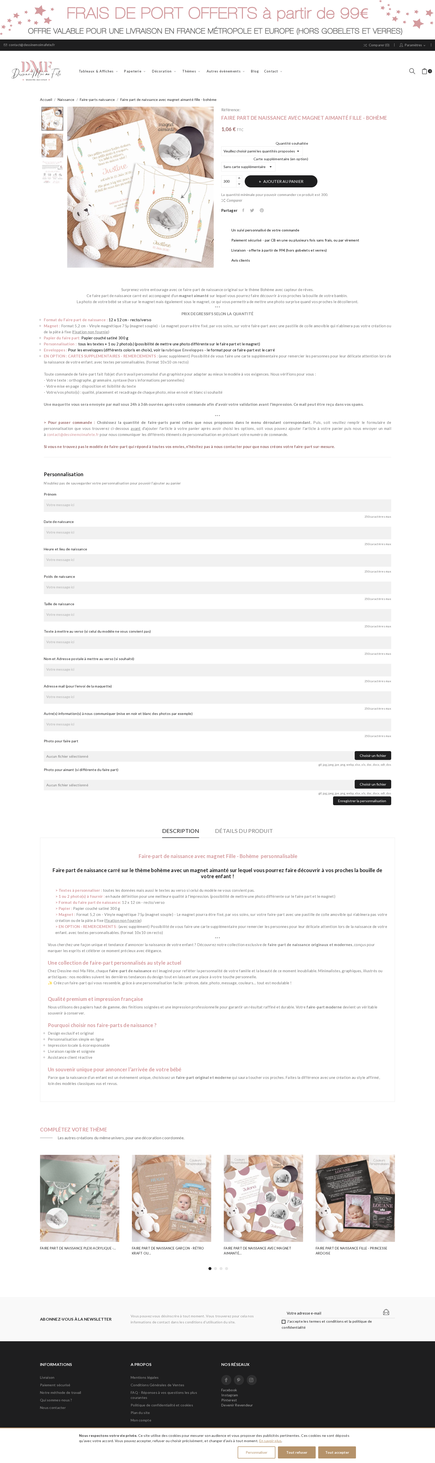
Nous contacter (53, 1407)
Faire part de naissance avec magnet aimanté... (257, 1250)
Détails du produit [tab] (244, 831)
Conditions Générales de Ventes (157, 1385)
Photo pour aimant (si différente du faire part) (81, 769)
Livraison (47, 1377)
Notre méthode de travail (60, 1392)
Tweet (252, 210)
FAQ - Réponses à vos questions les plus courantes (164, 1395)
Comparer (234, 200)
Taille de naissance (59, 604)
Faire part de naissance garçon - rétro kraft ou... (168, 1250)
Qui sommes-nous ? (56, 1400)
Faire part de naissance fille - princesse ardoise (351, 1250)
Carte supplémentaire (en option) (280, 159)
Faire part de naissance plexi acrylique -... (78, 1248)
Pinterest (262, 210)
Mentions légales (145, 1377)
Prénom (50, 494)
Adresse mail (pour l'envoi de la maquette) (78, 686)
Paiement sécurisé (55, 1385)
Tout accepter (337, 1452)
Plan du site (140, 1412)
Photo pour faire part (61, 741)
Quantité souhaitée (292, 143)
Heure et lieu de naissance (65, 549)
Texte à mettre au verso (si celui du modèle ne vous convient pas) (97, 631)
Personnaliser (256, 1452)
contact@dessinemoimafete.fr (32, 45)
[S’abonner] (386, 1312)
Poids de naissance (59, 576)
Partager (243, 210)
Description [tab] (180, 831)
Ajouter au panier (283, 181)
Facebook (226, 1380)
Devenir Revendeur (237, 1405)
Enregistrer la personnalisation (362, 801)
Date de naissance (59, 521)
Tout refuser (296, 1452)
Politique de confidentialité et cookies (162, 1405)
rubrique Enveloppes (184, 350)
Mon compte (141, 1420)
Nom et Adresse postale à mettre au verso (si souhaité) (89, 659)
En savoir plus (270, 1441)
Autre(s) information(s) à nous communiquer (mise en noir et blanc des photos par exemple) (118, 713)
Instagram (252, 1380)
